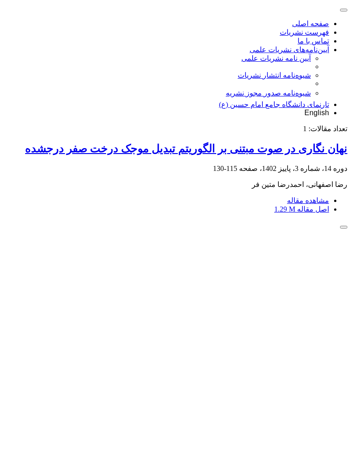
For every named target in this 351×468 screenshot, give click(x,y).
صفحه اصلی (310, 23)
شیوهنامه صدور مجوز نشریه (268, 93)
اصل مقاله (301, 209)
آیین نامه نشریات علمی (276, 58)
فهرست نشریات (304, 32)
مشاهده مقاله (308, 200)
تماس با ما (313, 41)
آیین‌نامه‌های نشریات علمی (289, 49)
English (316, 113)
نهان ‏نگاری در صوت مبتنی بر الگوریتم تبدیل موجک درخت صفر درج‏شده (186, 148)
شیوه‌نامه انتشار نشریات (274, 75)
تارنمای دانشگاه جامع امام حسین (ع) (274, 104)
